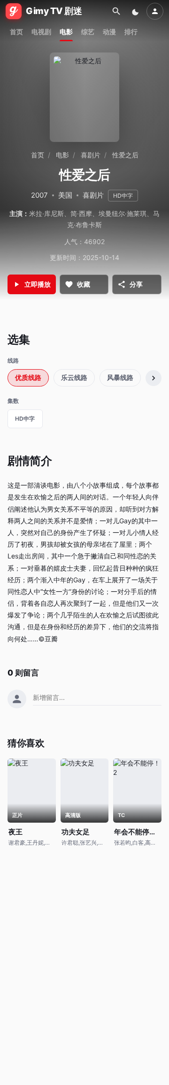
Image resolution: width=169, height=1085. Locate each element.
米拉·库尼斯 (46, 213)
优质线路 (28, 377)
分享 (136, 284)
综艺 (87, 32)
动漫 (109, 32)
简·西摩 (81, 213)
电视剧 (41, 32)
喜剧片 (90, 155)
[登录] (154, 11)
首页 (16, 32)
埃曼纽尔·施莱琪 (122, 213)
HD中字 (25, 418)
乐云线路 (74, 377)
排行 (131, 32)
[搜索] (116, 11)
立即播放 (37, 284)
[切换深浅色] (136, 11)
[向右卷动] (153, 378)
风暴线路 (120, 377)
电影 (66, 32)
